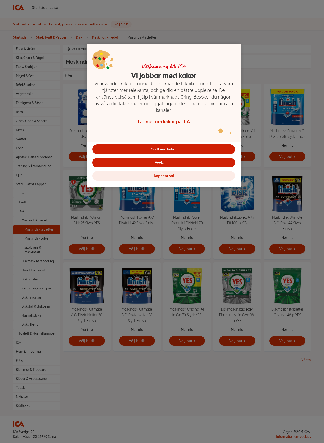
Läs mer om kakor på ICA (164, 122)
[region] (164, 115)
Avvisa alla (164, 162)
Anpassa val (163, 175)
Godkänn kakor (164, 149)
